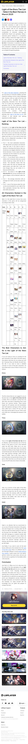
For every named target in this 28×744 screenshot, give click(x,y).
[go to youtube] (5, 703)
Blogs (3, 6)
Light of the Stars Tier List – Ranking (12, 57)
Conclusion (6, 68)
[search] (23, 1)
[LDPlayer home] (7, 2)
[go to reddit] (9, 703)
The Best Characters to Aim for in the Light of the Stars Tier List (12, 65)
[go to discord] (12, 703)
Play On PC (14, 605)
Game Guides (9, 6)
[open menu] (26, 1)
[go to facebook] (2, 703)
